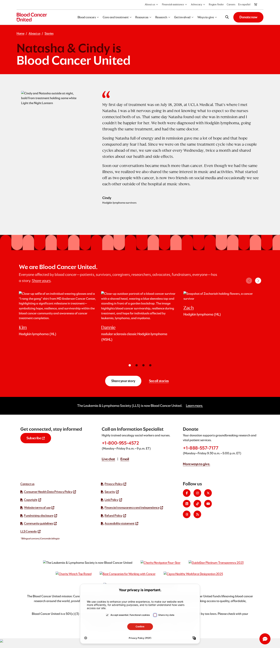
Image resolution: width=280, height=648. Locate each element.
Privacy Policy (113, 484)
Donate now (248, 17)
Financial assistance (173, 4)
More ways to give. (196, 464)
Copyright (30, 500)
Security (110, 492)
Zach (188, 308)
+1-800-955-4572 (120, 443)
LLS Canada (28, 531)
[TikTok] (197, 503)
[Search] (227, 17)
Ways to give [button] (205, 17)
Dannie (108, 327)
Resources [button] (141, 17)
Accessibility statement (119, 523)
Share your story (123, 381)
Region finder (216, 4)
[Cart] (256, 5)
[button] (258, 281)
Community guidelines (38, 523)
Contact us (27, 484)
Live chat (108, 459)
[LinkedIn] (186, 503)
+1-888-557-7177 (200, 448)
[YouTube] (208, 503)
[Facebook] (186, 493)
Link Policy (111, 500)
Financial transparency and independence (132, 508)
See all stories (159, 381)
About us (150, 4)
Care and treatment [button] (116, 17)
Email (124, 459)
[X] (208, 493)
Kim (23, 327)
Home (20, 33)
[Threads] (186, 514)
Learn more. (194, 405)
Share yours (41, 280)
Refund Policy (113, 516)
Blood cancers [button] (87, 17)
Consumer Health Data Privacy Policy (48, 492)
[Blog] (197, 514)
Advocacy (196, 4)
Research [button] (161, 17)
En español (244, 4)
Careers (231, 4)
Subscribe (33, 438)
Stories (49, 33)
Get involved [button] (182, 17)
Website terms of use (37, 508)
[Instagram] (197, 493)
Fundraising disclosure (38, 516)
